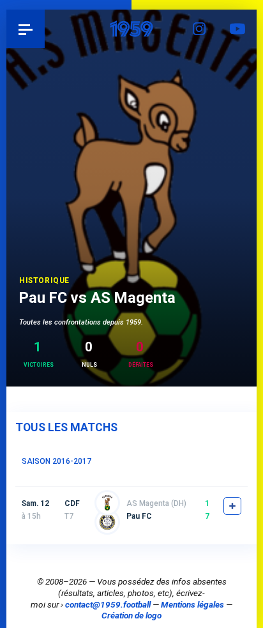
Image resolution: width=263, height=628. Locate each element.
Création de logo (131, 615)
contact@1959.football (108, 604)
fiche (232, 506)
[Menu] (25, 29)
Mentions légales (192, 604)
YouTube (237, 29)
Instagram (199, 29)
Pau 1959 (45, 29)
